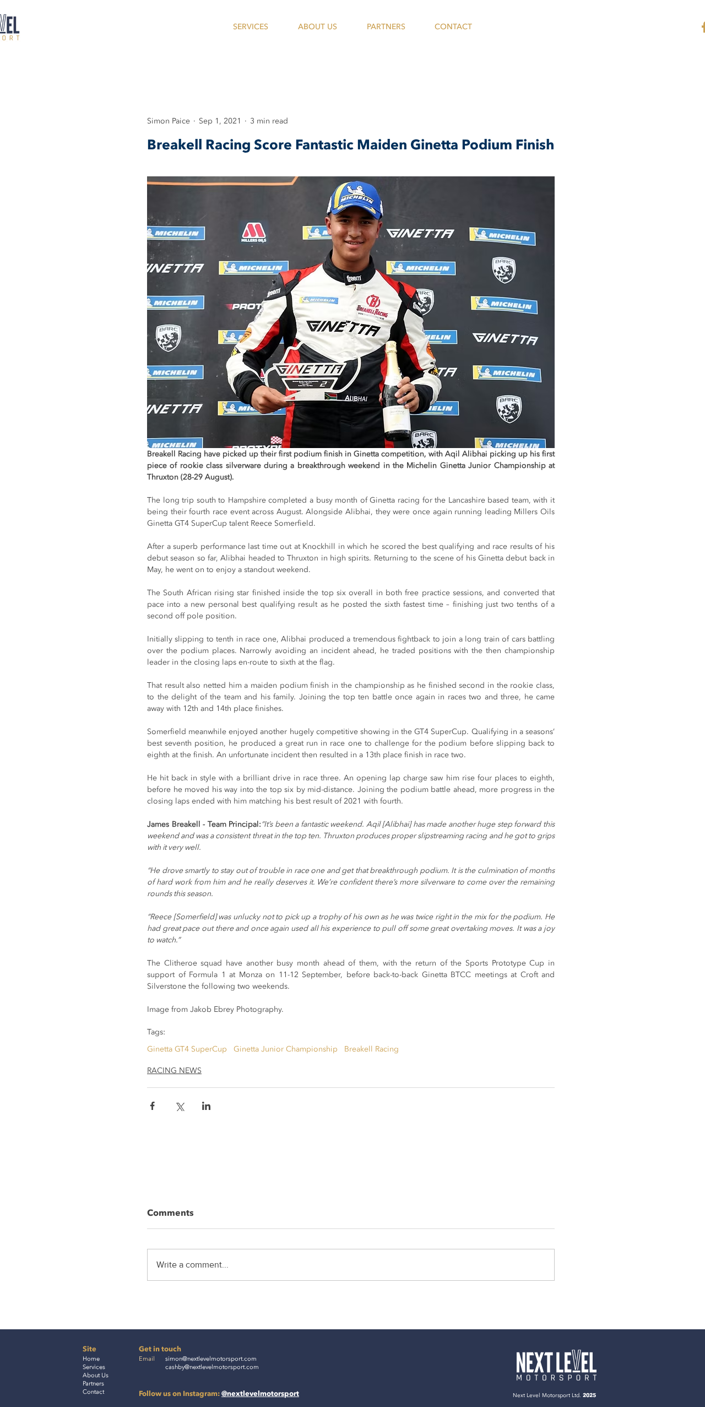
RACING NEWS (174, 1070)
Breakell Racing (371, 1049)
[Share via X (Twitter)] (179, 1106)
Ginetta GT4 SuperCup (187, 1049)
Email (147, 1359)
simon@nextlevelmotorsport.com (211, 1359)
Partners (93, 1383)
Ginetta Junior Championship (286, 1049)
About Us (96, 1375)
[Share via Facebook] (152, 1106)
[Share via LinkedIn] (206, 1106)
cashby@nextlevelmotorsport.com (212, 1367)
